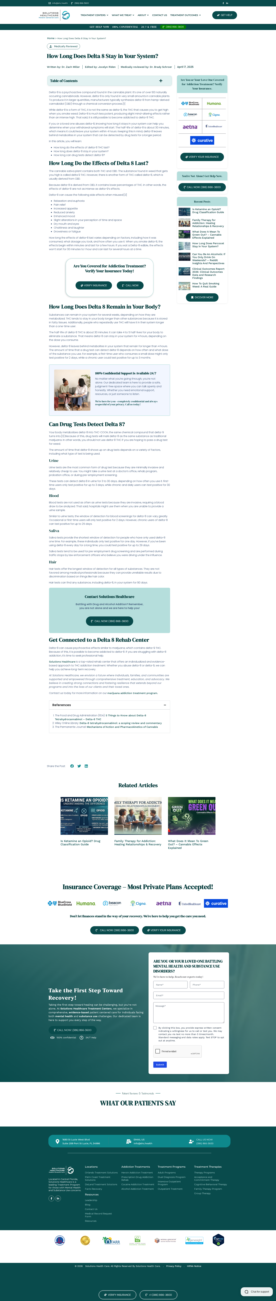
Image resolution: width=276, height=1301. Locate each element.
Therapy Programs (204, 1172)
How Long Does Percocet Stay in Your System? (208, 245)
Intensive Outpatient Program (169, 1183)
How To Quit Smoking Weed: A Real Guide (205, 285)
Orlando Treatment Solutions (101, 1172)
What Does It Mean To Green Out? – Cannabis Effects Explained (206, 234)
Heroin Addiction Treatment (137, 1172)
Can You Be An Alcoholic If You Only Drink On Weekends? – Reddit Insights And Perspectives (208, 259)
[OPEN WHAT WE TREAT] (133, 15)
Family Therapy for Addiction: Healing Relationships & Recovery (208, 223)
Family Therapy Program (208, 1188)
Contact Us (91, 1209)
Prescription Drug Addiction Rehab (137, 1178)
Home (50, 38)
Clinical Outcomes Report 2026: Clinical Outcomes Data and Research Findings (208, 273)
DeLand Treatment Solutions (101, 1184)
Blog (87, 1204)
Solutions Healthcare (62, 661)
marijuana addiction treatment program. (132, 693)
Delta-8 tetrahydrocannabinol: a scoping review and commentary (121, 723)
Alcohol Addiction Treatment (137, 1188)
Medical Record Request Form (98, 1215)
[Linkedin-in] (227, 3)
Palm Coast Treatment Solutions (97, 1178)
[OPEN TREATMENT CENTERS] (107, 15)
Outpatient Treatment (170, 1188)
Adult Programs (167, 1172)
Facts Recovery (93, 1188)
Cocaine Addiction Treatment (137, 1184)
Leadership (91, 1200)
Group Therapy (202, 1193)
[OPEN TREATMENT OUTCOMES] (200, 15)
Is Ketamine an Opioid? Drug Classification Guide (208, 211)
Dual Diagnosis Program (172, 1177)
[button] (63, 46)
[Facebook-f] (223, 3)
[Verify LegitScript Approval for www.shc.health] (218, 1245)
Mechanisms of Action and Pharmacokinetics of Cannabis (122, 726)
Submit (160, 1064)
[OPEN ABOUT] (148, 15)
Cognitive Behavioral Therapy (210, 1184)
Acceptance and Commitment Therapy (206, 1178)
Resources (90, 1220)
